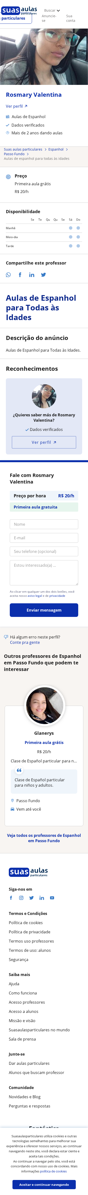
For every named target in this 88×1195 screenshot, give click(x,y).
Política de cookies (26, 922)
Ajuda (14, 983)
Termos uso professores (31, 941)
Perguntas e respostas (29, 1106)
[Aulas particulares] (19, 16)
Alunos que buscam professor (36, 1072)
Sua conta (70, 18)
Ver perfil (41, 442)
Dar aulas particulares (29, 1063)
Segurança (18, 959)
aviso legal (35, 595)
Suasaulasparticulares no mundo (39, 1030)
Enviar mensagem (44, 610)
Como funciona (23, 993)
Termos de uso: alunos (30, 950)
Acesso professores (27, 1002)
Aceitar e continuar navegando (44, 1184)
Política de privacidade (29, 932)
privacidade (57, 595)
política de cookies (53, 1171)
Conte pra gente (25, 642)
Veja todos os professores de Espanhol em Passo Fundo (44, 838)
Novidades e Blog (25, 1096)
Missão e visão (22, 1020)
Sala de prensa (22, 1039)
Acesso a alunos (23, 1011)
